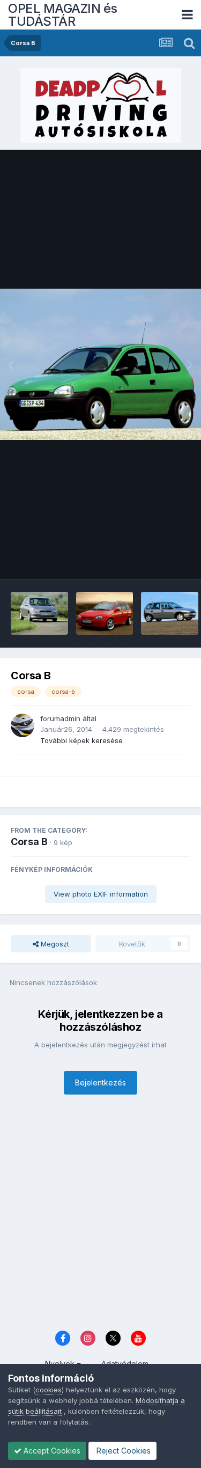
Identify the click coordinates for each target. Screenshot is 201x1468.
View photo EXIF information (101, 894)
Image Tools (156, 559)
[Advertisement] (100, 1215)
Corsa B (29, 841)
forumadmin (60, 718)
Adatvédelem (124, 1363)
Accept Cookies (50, 1450)
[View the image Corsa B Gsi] (39, 613)
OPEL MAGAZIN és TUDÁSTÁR (62, 15)
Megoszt (54, 943)
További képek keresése (81, 740)
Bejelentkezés (100, 1082)
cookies (48, 1389)
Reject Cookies (122, 1450)
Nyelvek (61, 1363)
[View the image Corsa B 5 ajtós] (169, 613)
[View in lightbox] (100, 364)
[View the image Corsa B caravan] (104, 613)
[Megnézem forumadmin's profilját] (22, 725)
